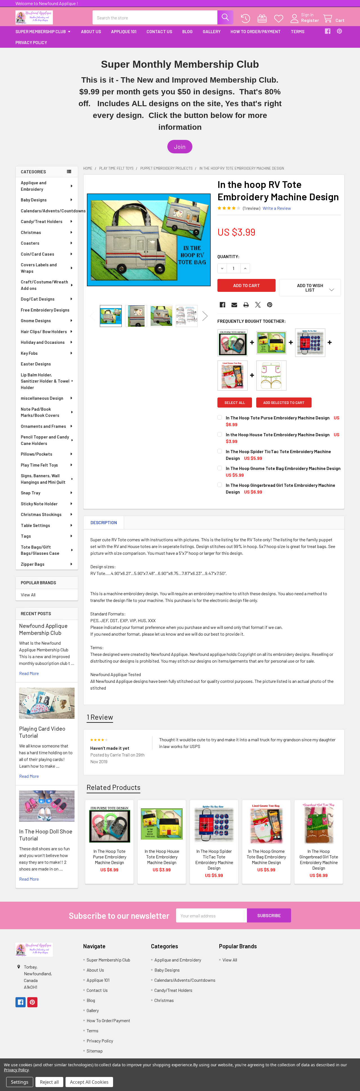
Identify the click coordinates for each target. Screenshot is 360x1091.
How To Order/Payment (256, 31)
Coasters (30, 243)
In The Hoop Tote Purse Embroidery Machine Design (278, 417)
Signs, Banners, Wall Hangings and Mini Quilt (43, 479)
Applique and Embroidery (33, 186)
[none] (149, 240)
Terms (297, 31)
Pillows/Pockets (36, 453)
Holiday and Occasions (43, 342)
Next (205, 316)
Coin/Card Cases (37, 253)
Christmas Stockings (41, 514)
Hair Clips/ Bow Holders (44, 331)
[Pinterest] (339, 31)
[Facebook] (328, 31)
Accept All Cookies (89, 1082)
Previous (92, 316)
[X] (258, 305)
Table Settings (35, 525)
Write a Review (277, 208)
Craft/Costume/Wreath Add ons (44, 285)
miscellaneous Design (42, 398)
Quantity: (228, 256)
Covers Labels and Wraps (39, 268)
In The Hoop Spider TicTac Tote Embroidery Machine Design (214, 859)
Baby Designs (34, 199)
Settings (19, 1082)
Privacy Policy (31, 42)
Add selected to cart (284, 402)
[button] (179, 146)
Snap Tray (30, 492)
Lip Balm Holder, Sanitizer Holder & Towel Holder (45, 381)
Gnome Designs (36, 320)
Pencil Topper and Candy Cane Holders (45, 440)
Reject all (49, 1082)
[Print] (246, 305)
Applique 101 (123, 31)
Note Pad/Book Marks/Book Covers (40, 412)
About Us (91, 31)
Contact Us (159, 31)
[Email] (234, 305)
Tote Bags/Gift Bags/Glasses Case (40, 550)
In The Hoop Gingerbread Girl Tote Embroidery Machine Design (319, 859)
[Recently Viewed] (246, 18)
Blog (187, 31)
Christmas (31, 232)
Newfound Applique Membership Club (43, 629)
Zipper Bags (32, 564)
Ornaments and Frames (43, 426)
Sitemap (95, 1050)
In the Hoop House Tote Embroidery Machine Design (278, 434)
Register (310, 20)
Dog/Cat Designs (38, 298)
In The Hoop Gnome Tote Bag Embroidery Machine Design (283, 468)
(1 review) (251, 208)
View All (28, 594)
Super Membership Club (40, 31)
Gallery (211, 31)
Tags (26, 535)
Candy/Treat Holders (41, 221)
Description (104, 522)
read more (29, 673)
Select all (234, 402)
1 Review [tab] (100, 717)
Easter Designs (36, 363)
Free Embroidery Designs (45, 309)
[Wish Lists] (280, 18)
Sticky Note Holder (39, 503)
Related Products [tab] (113, 787)
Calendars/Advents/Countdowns (49, 210)
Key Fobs (29, 353)
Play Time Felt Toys (39, 464)
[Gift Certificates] (263, 18)
